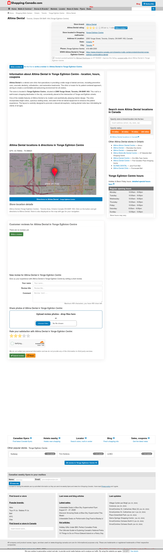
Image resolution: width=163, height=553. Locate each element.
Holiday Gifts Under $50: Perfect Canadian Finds (78, 527)
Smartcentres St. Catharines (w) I (127, 512)
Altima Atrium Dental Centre (124, 145)
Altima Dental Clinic (121, 168)
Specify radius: (116, 128)
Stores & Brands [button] (41, 9)
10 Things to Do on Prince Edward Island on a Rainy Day (81, 533)
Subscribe (149, 4)
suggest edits (123, 58)
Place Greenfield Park (123, 515)
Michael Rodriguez (83, 58)
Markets (54, 9)
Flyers (82, 9)
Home (14, 9)
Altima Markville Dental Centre (125, 153)
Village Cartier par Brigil (123, 503)
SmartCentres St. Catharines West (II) (129, 509)
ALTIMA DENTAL (120, 165)
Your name (26, 283)
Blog (138, 4)
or (56, 315)
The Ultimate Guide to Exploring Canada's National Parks (81, 530)
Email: (37, 479)
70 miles (134, 132)
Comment (27, 293)
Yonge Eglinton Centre (94, 32)
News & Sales (72, 9)
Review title (26, 288)
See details (134, 551)
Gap (11, 519)
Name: (11, 479)
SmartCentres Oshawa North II (126, 521)
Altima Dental (91, 24)
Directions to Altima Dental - (56, 199)
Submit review (18, 355)
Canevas (117, 506)
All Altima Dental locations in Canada (124, 137)
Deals (89, 9)
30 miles (125, 132)
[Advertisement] (28, 39)
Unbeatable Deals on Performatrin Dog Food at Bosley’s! (81, 518)
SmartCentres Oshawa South (125, 524)
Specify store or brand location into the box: (127, 119)
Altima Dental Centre (121, 158)
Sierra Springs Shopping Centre (127, 518)
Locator (62, 9)
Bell (10, 513)
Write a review (120, 28)
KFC (11, 516)
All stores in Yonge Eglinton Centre (80, 463)
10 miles (115, 132)
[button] (9, 9)
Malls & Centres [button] (24, 9)
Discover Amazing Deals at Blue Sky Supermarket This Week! (81, 514)
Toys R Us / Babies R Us (19, 510)
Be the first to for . (53, 66)
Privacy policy (105, 486)
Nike (11, 507)
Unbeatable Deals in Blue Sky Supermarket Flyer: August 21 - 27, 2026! (78, 508)
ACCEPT (126, 551)
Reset (31, 355)
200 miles (145, 132)
